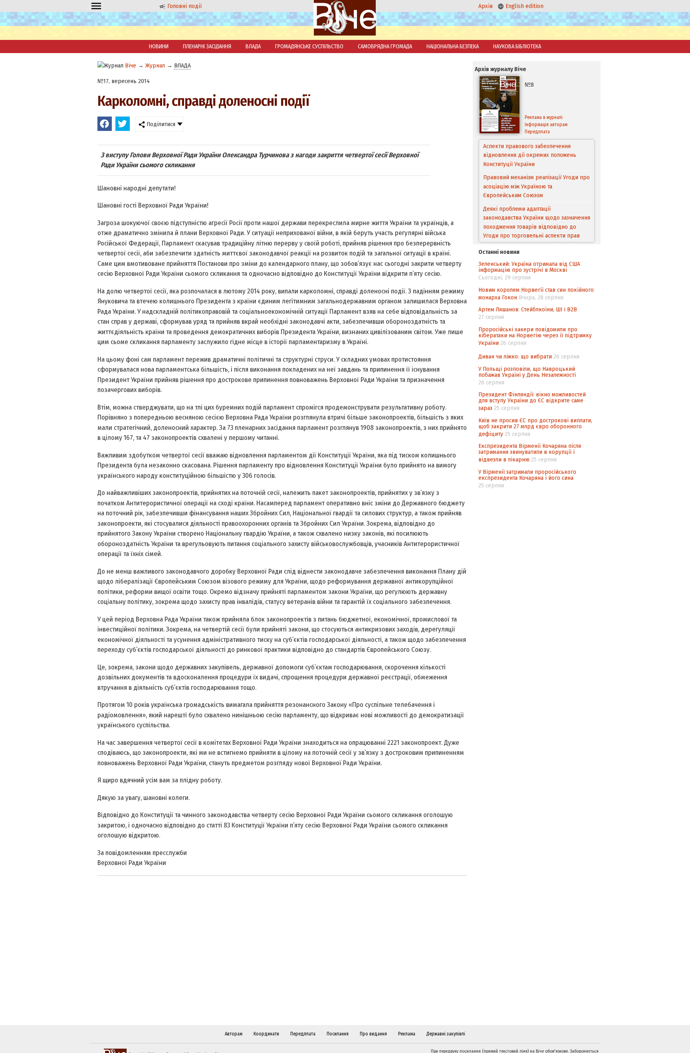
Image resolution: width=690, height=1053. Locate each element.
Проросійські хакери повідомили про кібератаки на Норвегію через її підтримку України (535, 336)
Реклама (406, 1034)
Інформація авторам (546, 124)
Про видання (373, 1034)
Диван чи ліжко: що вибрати (515, 356)
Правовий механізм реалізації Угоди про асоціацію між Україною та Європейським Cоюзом (536, 155)
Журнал (155, 65)
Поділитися (160, 124)
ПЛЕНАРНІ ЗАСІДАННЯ (207, 46)
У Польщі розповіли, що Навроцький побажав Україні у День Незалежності (527, 371)
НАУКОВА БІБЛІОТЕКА (517, 46)
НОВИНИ (159, 46)
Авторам (233, 1034)
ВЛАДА (253, 46)
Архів (485, 6)
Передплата (537, 132)
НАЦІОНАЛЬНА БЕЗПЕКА (452, 46)
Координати (266, 1034)
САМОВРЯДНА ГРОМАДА (385, 46)
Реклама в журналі (544, 117)
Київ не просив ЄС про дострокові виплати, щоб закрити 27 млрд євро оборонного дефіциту (535, 427)
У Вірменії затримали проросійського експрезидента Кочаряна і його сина (527, 474)
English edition (523, 6)
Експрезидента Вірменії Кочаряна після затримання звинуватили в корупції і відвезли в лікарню (529, 452)
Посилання (338, 1034)
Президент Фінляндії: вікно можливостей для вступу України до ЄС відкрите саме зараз (532, 401)
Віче (130, 65)
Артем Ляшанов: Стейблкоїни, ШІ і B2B (527, 309)
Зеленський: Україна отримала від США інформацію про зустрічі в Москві (529, 266)
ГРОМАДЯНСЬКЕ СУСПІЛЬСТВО (309, 46)
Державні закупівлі (445, 1034)
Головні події (184, 6)
